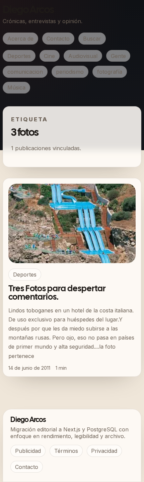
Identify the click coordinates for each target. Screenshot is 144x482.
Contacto (58, 38)
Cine (49, 56)
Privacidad (104, 450)
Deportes (19, 56)
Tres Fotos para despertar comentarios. (57, 293)
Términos (66, 450)
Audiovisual (82, 56)
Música (16, 87)
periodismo (70, 71)
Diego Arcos (28, 10)
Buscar (92, 38)
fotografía (109, 71)
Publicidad (28, 450)
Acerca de (20, 38)
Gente (118, 56)
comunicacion (25, 71)
